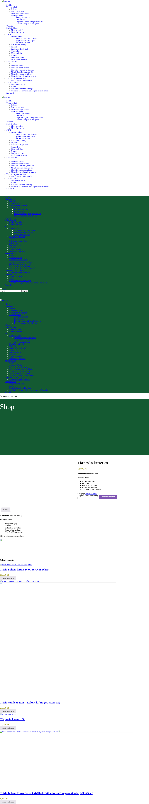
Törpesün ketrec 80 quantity (88, 496)
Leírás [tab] (5, 510)
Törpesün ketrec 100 (12, 719)
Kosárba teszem (107, 497)
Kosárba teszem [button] (8, 578)
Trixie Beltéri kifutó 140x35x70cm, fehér (24, 569)
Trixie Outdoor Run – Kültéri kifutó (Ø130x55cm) (30, 702)
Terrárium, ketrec (91, 494)
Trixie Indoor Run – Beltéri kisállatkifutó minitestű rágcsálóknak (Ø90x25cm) (46, 793)
